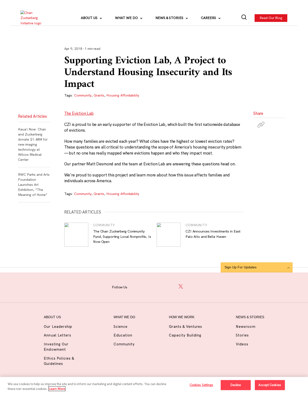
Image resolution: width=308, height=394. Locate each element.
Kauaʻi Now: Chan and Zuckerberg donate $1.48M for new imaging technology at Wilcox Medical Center (33, 144)
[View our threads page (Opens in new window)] (158, 287)
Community (82, 95)
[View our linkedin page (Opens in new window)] (170, 287)
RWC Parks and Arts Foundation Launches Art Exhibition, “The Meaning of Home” (34, 184)
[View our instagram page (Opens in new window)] (147, 287)
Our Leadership (58, 326)
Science (121, 326)
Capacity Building (185, 335)
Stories (242, 335)
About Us (89, 18)
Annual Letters (57, 335)
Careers (209, 18)
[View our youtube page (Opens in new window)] (192, 287)
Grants (99, 95)
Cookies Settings (201, 385)
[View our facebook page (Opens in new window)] (136, 287)
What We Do (127, 18)
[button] (261, 124)
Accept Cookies (269, 385)
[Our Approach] (33, 18)
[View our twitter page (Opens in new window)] (181, 287)
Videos (242, 344)
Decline (235, 385)
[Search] (244, 17)
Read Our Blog (271, 18)
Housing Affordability (122, 95)
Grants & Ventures (185, 326)
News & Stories (169, 18)
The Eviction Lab (79, 113)
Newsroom (245, 326)
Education (123, 335)
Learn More (57, 389)
